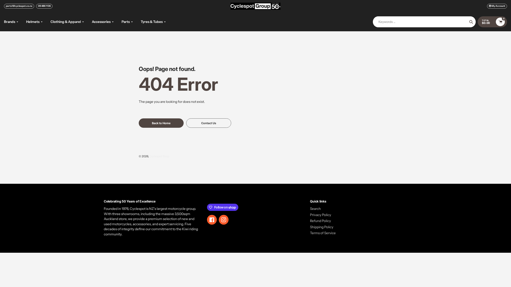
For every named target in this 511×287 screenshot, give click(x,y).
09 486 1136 (44, 5)
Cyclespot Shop (159, 156)
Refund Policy (320, 221)
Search (315, 209)
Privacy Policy (320, 215)
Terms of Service (323, 233)
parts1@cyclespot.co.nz (19, 5)
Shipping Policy (321, 227)
